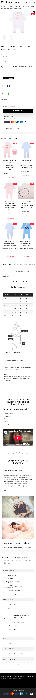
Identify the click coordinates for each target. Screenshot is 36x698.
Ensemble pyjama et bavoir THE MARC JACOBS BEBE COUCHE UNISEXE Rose (9, 165)
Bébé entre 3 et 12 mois (23, 615)
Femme (16, 625)
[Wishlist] (34, 2)
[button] (34, 12)
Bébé (10, 6)
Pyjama (18, 6)
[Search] (26, 2)
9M (15, 629)
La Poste (17, 581)
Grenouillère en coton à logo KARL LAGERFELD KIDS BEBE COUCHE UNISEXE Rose (10, 205)
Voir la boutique (18, 111)
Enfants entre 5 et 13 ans (20, 618)
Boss (30, 409)
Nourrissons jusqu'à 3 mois (21, 620)
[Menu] (2, 2)
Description (7, 265)
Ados (15, 615)
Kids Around (9, 470)
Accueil (3, 6)
